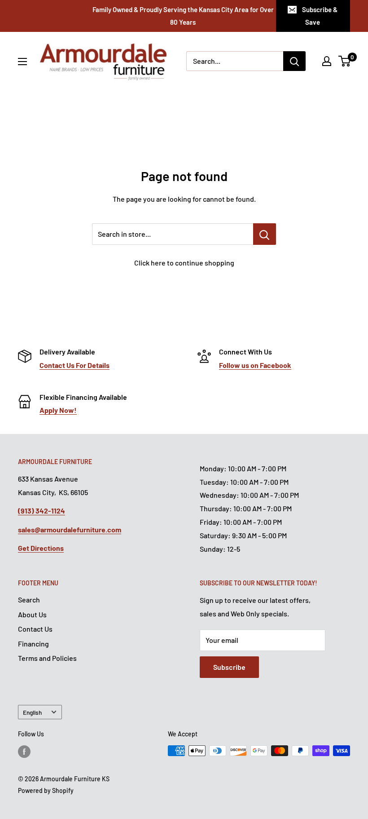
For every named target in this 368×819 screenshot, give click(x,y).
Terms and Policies (47, 658)
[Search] (294, 61)
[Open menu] (22, 61)
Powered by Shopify (46, 790)
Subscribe (229, 667)
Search (29, 599)
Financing (33, 643)
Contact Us (35, 628)
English (32, 712)
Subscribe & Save (319, 15)
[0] (344, 61)
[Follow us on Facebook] (24, 751)
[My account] (326, 61)
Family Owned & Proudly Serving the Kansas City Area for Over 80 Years (183, 15)
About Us (32, 614)
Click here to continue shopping (184, 262)
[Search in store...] (264, 234)
